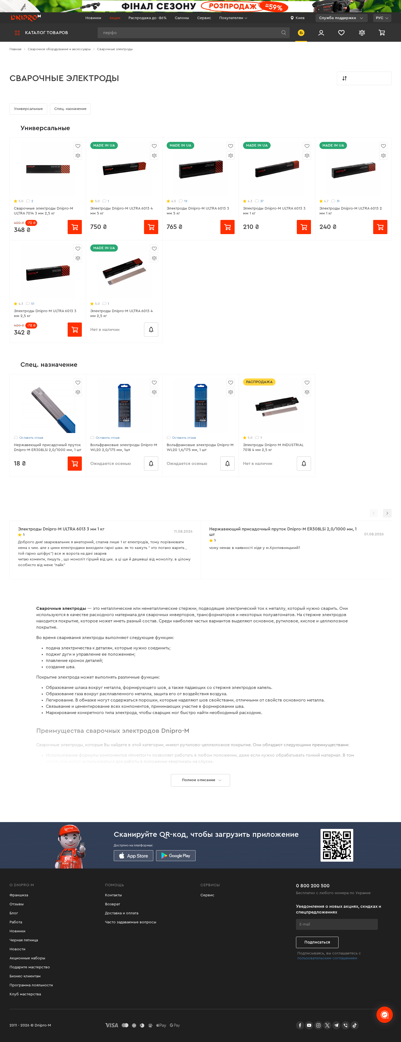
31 (338, 201)
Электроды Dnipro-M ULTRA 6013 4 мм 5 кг (121, 211)
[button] (387, 513)
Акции (114, 18)
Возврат (112, 904)
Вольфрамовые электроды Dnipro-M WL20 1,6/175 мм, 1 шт (200, 447)
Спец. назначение (70, 109)
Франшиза (19, 895)
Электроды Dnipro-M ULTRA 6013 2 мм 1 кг (350, 211)
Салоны (182, 18)
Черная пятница (24, 940)
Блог (14, 913)
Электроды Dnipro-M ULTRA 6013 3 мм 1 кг (274, 211)
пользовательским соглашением (327, 958)
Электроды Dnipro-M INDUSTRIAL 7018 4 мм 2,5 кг (273, 447)
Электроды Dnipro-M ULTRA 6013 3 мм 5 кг (198, 211)
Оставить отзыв (31, 437)
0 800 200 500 (313, 885)
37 (262, 201)
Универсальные (28, 109)
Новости (17, 949)
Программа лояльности (31, 985)
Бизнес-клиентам (25, 976)
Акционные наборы (27, 958)
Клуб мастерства (25, 994)
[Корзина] (382, 32)
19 (185, 201)
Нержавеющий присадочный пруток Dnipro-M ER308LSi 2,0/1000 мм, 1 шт (47, 447)
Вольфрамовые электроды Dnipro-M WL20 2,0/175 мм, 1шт (123, 447)
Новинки (93, 18)
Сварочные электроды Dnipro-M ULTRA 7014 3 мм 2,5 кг (43, 211)
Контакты (113, 895)
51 (32, 303)
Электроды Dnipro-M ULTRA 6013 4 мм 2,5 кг (121, 313)
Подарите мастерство (30, 967)
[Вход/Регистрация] (321, 32)
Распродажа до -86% (147, 18)
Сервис (204, 18)
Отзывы (17, 904)
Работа (16, 922)
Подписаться (317, 942)
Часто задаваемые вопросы (130, 922)
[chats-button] (384, 1015)
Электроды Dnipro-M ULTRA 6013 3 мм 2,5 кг (45, 313)
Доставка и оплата (121, 913)
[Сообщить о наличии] (151, 329)
